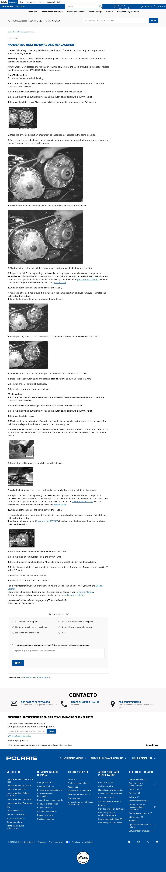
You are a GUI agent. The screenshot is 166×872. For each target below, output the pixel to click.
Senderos (13, 2)
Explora (109, 11)
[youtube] (157, 842)
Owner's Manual (85, 592)
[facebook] (129, 842)
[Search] (99, 6)
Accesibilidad (87, 842)
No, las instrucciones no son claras (31, 627)
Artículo (32, 32)
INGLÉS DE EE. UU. (142, 758)
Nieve (21, 2)
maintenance (24, 677)
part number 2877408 (47, 521)
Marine (41, 2)
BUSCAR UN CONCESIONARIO (107, 758)
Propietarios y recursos (128, 11)
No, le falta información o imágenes (77, 621)
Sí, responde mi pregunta (26, 621)
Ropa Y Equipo (95, 11)
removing (40, 677)
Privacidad (42, 842)
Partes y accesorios (76, 11)
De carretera (31, 2)
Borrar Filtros (152, 745)
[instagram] (138, 842)
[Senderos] (13, 6)
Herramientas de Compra (52, 11)
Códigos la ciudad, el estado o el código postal (31, 726)
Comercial (51, 2)
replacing (47, 677)
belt (34, 677)
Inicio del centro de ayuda (18, 32)
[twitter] (148, 842)
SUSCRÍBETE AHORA (72, 758)
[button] (34, 703)
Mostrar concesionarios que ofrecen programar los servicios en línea (40, 745)
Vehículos (32, 11)
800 (31, 677)
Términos (76, 842)
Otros (64, 632)
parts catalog (60, 282)
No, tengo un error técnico (27, 632)
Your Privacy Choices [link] (57, 842)
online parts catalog (74, 595)
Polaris (4, 2)
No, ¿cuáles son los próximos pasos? (77, 627)
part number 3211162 (88, 279)
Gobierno (61, 2)
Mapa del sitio (29, 842)
